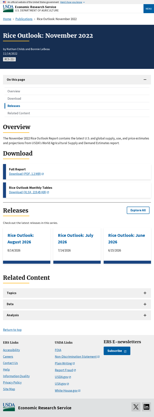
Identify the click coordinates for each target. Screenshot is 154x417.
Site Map (9, 389)
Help (6, 369)
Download (14, 98)
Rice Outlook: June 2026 (126, 239)
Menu (149, 8)
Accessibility (11, 350)
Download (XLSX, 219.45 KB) (27, 192)
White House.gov (66, 390)
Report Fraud (64, 370)
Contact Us (10, 363)
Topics (11, 293)
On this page (16, 80)
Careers (8, 357)
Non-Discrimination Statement (76, 357)
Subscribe (114, 351)
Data (10, 304)
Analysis (13, 315)
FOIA (58, 350)
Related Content (19, 113)
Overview (14, 91)
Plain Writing (63, 363)
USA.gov (60, 384)
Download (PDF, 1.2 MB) (25, 174)
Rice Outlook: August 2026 (21, 239)
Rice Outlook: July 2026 (75, 239)
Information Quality (16, 376)
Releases (14, 106)
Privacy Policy (12, 382)
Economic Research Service (35, 7)
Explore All (138, 210)
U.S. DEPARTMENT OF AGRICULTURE (37, 10)
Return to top (12, 330)
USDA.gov (61, 377)
